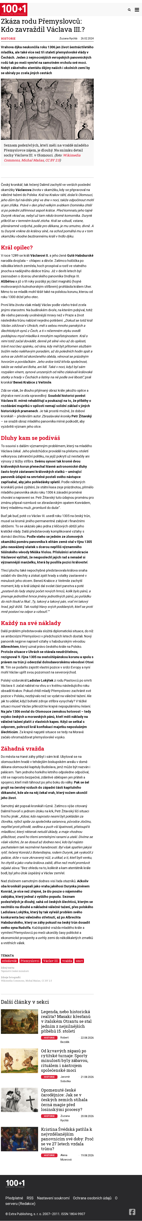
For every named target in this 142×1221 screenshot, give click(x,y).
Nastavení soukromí (53, 1198)
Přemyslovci (30, 961)
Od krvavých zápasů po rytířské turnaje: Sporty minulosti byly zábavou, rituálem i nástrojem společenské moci (64, 1060)
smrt (79, 961)
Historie (49, 1037)
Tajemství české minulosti (15, 971)
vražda (67, 961)
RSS (30, 1198)
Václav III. (50, 961)
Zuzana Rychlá (68, 38)
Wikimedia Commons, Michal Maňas (20, 980)
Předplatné (14, 1198)
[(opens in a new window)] (132, 1205)
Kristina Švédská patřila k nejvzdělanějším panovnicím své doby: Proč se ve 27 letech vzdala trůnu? (67, 1139)
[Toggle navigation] (137, 9)
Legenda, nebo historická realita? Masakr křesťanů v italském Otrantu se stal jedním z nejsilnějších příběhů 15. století (66, 1021)
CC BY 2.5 (47, 980)
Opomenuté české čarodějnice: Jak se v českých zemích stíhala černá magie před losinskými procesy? (64, 1100)
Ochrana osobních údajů (92, 1198)
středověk (9, 961)
